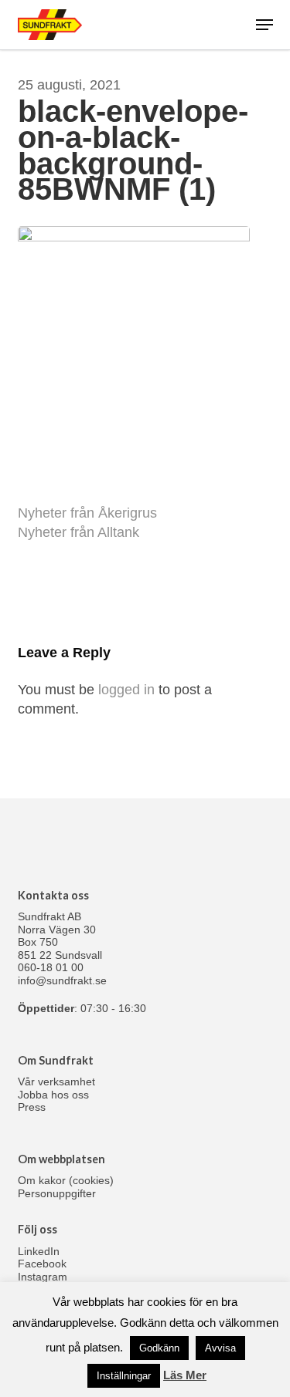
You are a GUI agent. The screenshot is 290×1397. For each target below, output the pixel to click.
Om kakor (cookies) (66, 1180)
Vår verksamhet (56, 1081)
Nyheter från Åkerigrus (87, 513)
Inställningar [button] (124, 1376)
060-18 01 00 (51, 967)
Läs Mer (184, 1375)
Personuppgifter (57, 1193)
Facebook (42, 1263)
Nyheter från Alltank (78, 532)
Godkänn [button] (159, 1348)
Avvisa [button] (220, 1348)
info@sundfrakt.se (62, 980)
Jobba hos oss (53, 1094)
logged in (126, 689)
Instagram (42, 1276)
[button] (264, 24)
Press (32, 1107)
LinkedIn (39, 1251)
